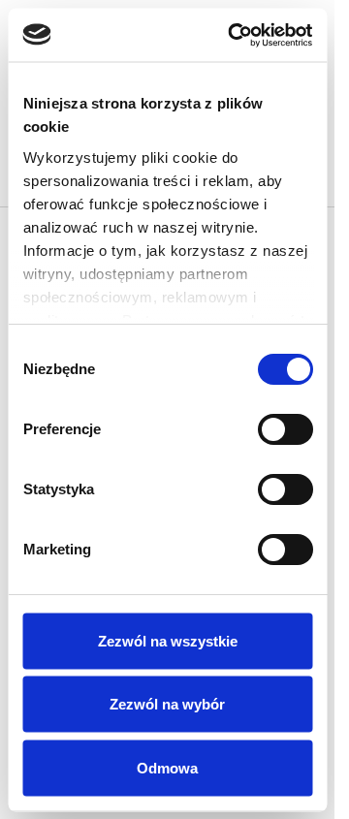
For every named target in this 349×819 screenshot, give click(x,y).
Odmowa (167, 767)
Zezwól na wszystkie (168, 640)
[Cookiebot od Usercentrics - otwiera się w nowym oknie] (234, 34)
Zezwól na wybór (167, 704)
